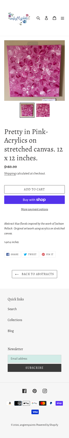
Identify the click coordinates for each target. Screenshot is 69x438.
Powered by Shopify (47, 424)
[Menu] (62, 17)
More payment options (34, 209)
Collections (15, 320)
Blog (11, 331)
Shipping (10, 173)
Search (12, 309)
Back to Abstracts (37, 274)
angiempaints (28, 424)
